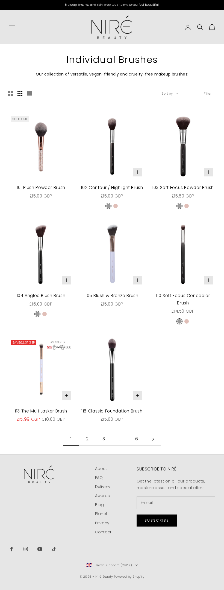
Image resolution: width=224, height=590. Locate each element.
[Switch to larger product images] (10, 93)
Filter (207, 93)
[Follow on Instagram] (25, 549)
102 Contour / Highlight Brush (112, 187)
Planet (101, 513)
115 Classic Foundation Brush (111, 411)
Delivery (103, 486)
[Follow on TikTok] (54, 549)
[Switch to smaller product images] (19, 93)
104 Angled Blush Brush (41, 295)
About (101, 468)
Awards (102, 495)
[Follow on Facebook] (11, 549)
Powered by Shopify (129, 576)
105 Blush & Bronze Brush (112, 295)
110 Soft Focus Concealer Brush (183, 299)
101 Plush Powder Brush (41, 187)
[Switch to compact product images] (29, 93)
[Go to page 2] (153, 439)
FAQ (99, 477)
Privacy (102, 523)
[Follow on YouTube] (40, 549)
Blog (99, 504)
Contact (103, 532)
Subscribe (157, 520)
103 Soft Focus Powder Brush (183, 187)
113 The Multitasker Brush (41, 411)
